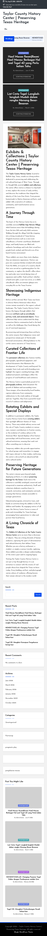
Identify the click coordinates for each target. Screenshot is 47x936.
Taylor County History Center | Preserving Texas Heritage (22, 18)
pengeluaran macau (12, 770)
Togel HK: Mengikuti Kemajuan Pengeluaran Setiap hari (21, 644)
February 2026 (10, 689)
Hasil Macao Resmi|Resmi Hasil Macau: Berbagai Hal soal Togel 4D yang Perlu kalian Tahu (23, 614)
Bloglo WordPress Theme (23, 932)
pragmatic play (11, 747)
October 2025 (10, 703)
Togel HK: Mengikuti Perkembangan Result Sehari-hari (21, 636)
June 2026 (9, 680)
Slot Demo (9, 759)
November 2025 (11, 698)
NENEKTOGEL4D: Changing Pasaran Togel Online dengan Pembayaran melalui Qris (22, 629)
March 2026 (9, 685)
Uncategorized (23, 53)
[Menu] (5, 29)
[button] (23, 77)
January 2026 (10, 694)
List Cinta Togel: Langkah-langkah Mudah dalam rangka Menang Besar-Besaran (23, 622)
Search (7, 587)
